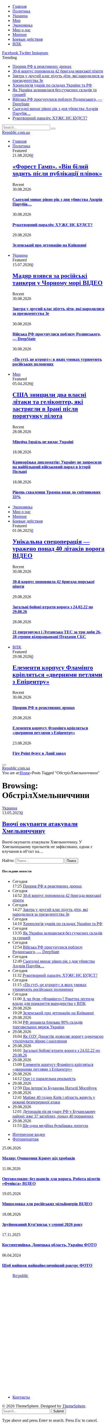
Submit (58, 1411)
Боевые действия (27, 39)
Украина (20, 16)
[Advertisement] (53, 1336)
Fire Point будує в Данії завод (39, 753)
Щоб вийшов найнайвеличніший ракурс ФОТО (47, 1265)
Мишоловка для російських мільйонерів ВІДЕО (47, 1204)
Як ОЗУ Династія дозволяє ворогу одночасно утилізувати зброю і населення (57, 1038)
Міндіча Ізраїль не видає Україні (42, 442)
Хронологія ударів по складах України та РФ (52, 85)
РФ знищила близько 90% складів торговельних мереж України (47, 1024)
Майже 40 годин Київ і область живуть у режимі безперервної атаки (53, 1099)
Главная (19, 6)
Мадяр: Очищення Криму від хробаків (38, 1158)
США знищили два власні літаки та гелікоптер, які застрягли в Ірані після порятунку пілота (49, 405)
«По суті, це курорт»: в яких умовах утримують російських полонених (49, 987)
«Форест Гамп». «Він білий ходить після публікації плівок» (57, 170)
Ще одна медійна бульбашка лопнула (55, 1125)
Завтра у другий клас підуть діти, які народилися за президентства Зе (50, 911)
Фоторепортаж (25, 1139)
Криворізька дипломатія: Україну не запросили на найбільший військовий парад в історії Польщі (57, 467)
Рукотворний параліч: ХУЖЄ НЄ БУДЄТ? (49, 118)
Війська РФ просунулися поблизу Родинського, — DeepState (47, 949)
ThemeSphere (73, 1406)
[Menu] (4, 765)
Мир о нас (21, 30)
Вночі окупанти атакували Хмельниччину (40, 827)
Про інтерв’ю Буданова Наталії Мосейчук (60, 1088)
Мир (16, 20)
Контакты (21, 1397)
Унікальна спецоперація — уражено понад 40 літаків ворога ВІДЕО (58, 548)
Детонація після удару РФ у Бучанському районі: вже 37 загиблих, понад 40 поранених (54, 1113)
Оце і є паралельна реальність (49, 1078)
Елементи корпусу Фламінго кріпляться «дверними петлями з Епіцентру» (57, 674)
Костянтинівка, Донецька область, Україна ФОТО (49, 1245)
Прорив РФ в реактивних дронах (41, 66)
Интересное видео (28, 1134)
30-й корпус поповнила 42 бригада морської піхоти (57, 71)
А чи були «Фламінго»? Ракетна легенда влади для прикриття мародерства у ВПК (53, 1001)
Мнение (19, 34)
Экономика (22, 25)
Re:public (20, 1275)
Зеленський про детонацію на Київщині (49, 245)
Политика (21, 11)
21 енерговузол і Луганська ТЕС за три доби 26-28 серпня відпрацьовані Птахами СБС (56, 634)
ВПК (16, 44)
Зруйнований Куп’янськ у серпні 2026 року (42, 1224)
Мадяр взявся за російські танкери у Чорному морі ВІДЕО (57, 279)
